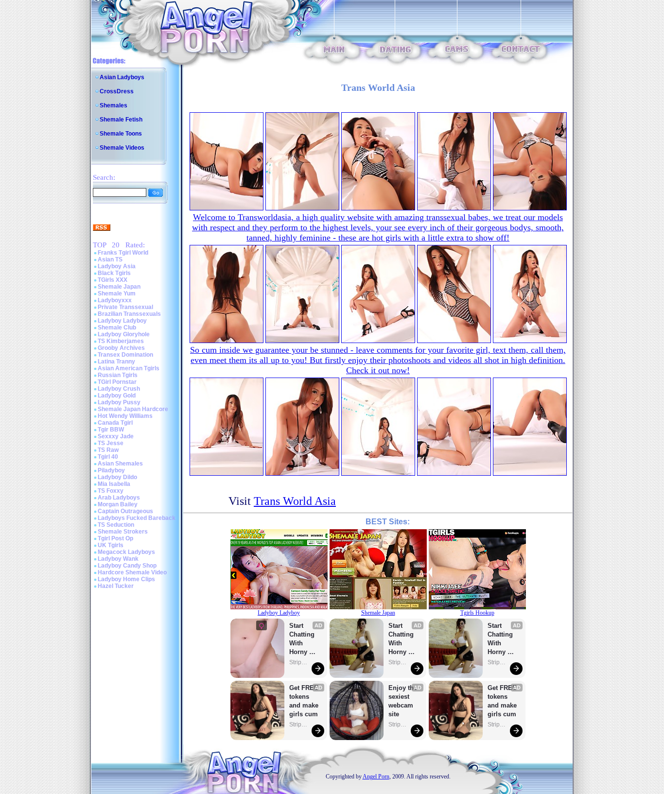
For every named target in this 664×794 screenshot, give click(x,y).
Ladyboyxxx (115, 300)
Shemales (113, 105)
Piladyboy (111, 470)
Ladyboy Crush (119, 388)
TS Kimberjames (121, 341)
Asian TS (110, 259)
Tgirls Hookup (477, 612)
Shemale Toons (121, 133)
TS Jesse (110, 443)
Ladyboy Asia (117, 266)
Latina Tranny (116, 361)
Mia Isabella (114, 484)
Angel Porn (376, 776)
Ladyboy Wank (118, 558)
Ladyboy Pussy (119, 402)
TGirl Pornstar (117, 382)
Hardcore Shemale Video (132, 572)
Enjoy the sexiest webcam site (403, 701)
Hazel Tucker (116, 586)
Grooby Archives (121, 348)
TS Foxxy (110, 490)
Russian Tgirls (118, 375)
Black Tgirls (114, 273)
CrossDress (117, 91)
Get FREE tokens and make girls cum (303, 701)
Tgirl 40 (108, 456)
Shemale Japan (119, 286)
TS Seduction (116, 524)
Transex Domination (125, 354)
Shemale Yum (117, 293)
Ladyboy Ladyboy (122, 320)
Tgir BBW (111, 429)
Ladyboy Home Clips (126, 579)
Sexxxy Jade (116, 436)
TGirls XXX (112, 279)
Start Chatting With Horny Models (302, 639)
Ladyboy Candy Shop (127, 565)
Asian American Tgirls (128, 368)
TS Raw (108, 450)
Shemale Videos (122, 147)
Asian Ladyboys (122, 77)
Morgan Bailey (118, 504)
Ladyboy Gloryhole (124, 334)
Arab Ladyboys (119, 497)
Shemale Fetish (121, 119)
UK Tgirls (110, 545)
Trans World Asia (295, 501)
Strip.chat (299, 662)
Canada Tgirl (115, 422)
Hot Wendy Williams (125, 416)
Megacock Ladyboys (126, 552)
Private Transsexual (125, 307)
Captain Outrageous (125, 511)
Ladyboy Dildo (117, 477)
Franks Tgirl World (123, 252)
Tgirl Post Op (115, 538)
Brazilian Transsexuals (129, 314)
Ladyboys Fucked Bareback (136, 518)
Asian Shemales (120, 463)
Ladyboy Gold (117, 395)
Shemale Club (117, 327)
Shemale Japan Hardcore (133, 409)
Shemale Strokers (123, 531)
